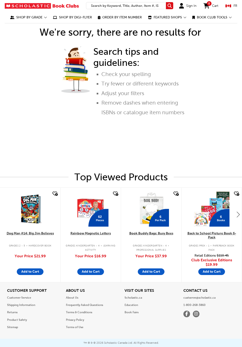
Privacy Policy (75, 320)
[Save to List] (54, 193)
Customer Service (19, 297)
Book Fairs (131, 312)
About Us (72, 297)
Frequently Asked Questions (84, 305)
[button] (28, 17)
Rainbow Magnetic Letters (90, 233)
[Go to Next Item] (238, 214)
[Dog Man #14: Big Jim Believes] (30, 209)
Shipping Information (21, 305)
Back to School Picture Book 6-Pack (211, 235)
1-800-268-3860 (194, 305)
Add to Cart (30, 271)
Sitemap (12, 327)
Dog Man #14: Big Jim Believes (30, 233)
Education (131, 305)
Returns (12, 312)
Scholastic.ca (133, 297)
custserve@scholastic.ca (199, 297)
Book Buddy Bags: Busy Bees (151, 233)
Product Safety (17, 320)
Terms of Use (74, 327)
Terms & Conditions (79, 312)
